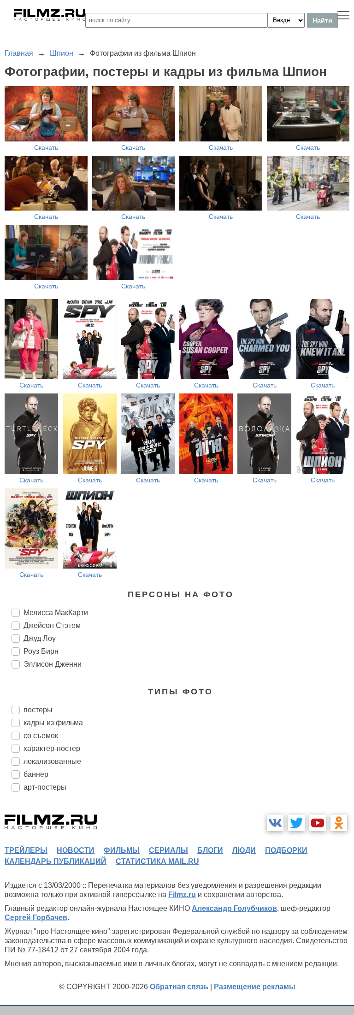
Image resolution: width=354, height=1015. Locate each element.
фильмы (122, 850)
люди (244, 850)
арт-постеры (45, 787)
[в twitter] (296, 823)
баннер (36, 774)
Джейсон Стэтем (52, 625)
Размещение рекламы (254, 987)
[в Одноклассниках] (338, 823)
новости (75, 850)
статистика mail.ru (157, 861)
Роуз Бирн (41, 651)
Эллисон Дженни (53, 664)
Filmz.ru (182, 894)
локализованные (52, 761)
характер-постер (52, 748)
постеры (38, 710)
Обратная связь (179, 987)
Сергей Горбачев (36, 917)
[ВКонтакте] (275, 823)
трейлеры (26, 850)
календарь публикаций (55, 861)
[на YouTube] (317, 823)
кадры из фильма (53, 723)
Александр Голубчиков (234, 908)
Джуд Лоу (40, 638)
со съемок (41, 735)
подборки (286, 850)
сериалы (168, 850)
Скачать (46, 147)
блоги (210, 850)
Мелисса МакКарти (56, 612)
